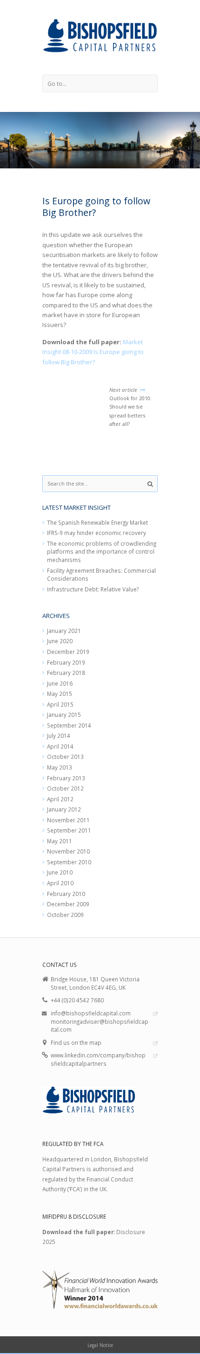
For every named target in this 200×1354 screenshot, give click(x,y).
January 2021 (64, 630)
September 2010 (69, 862)
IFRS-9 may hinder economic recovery (96, 532)
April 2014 (60, 746)
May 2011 (59, 841)
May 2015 (59, 693)
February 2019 (66, 662)
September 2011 (69, 830)
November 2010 (68, 851)
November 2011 (68, 820)
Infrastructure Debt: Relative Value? (93, 589)
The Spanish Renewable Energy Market (97, 522)
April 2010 (60, 883)
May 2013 (59, 767)
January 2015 (64, 714)
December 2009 (68, 904)
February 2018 (66, 672)
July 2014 (58, 735)
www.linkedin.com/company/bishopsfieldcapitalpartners (98, 1059)
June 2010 (60, 872)
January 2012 (64, 809)
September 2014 (69, 725)
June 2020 (60, 641)
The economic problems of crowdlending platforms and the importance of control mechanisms (101, 551)
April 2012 (60, 799)
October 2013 (65, 756)
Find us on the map (76, 1042)
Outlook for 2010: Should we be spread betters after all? (130, 406)
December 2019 (68, 651)
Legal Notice (100, 1345)
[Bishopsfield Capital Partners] (100, 37)
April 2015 (60, 704)
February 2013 (66, 778)
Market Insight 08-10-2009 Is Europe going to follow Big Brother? (93, 352)
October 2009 (65, 914)
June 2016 (60, 683)
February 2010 (66, 893)
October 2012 (65, 788)
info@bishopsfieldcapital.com (91, 1013)
